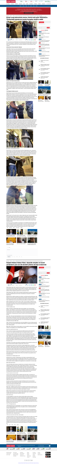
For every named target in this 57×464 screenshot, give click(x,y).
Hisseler (33, 448)
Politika (14, 15)
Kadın (27, 3)
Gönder (9, 256)
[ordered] (16, 256)
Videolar (35, 3)
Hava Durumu (23, 448)
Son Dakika (8, 3)
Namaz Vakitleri (12, 448)
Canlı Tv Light (8, 454)
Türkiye (18, 424)
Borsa (7, 448)
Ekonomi (20, 3)
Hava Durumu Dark (8, 452)
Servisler (12, 3)
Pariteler (37, 448)
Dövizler (28, 453)
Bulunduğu (10, 227)
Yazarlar (39, 3)
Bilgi (7, 227)
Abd (7, 424)
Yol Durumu (42, 448)
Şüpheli (21, 227)
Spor (24, 3)
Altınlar (28, 452)
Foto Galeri (31, 3)
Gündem (16, 3)
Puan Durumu (29, 448)
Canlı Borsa (21, 452)
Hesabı (14, 227)
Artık (9, 424)
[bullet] (17, 256)
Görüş (15, 424)
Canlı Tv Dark (15, 452)
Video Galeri (34, 453)
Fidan (12, 424)
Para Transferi (17, 227)
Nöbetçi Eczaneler (15, 454)
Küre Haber (7, 15)
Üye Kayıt (39, 453)
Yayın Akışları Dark (15, 453)
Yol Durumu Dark (8, 453)
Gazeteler (43, 3)
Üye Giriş (39, 452)
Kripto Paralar (48, 448)
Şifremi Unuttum (40, 454)
